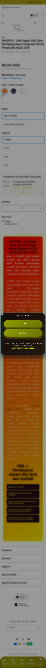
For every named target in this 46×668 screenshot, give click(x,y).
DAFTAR (23, 333)
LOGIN (23, 324)
